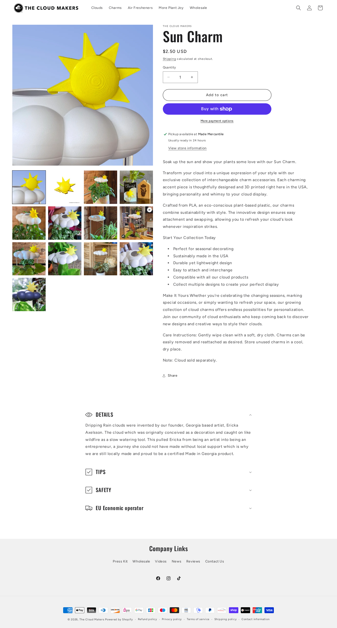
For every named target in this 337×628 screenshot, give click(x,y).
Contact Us (214, 561)
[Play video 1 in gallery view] (136, 223)
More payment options (217, 121)
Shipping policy (225, 619)
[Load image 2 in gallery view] (64, 187)
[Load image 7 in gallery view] (100, 223)
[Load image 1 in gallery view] (29, 187)
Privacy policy (172, 619)
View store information (187, 148)
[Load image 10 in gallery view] (100, 259)
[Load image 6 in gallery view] (64, 223)
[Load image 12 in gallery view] (29, 294)
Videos (161, 561)
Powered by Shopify (119, 619)
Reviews (193, 561)
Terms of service (198, 619)
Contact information (255, 619)
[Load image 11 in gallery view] (136, 259)
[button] (298, 7)
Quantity (169, 67)
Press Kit (120, 561)
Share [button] (173, 375)
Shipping (169, 59)
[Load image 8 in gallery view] (29, 259)
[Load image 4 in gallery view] (136, 187)
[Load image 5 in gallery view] (29, 223)
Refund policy (147, 619)
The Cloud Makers (91, 619)
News (176, 561)
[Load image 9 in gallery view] (64, 259)
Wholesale (141, 561)
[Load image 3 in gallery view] (100, 187)
